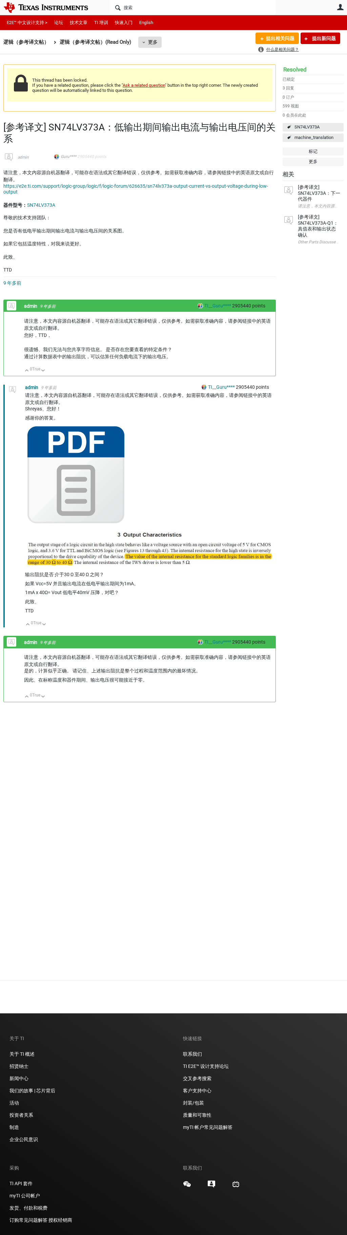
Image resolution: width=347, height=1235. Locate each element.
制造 (14, 1127)
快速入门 (123, 22)
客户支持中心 (197, 1090)
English (146, 22)
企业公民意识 (23, 1139)
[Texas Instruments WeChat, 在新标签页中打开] (187, 1186)
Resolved (295, 69)
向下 (43, 371)
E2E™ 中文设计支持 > (27, 22)
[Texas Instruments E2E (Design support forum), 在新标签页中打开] (211, 1186)
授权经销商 (60, 1220)
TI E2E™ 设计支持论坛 (206, 1066)
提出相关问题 (280, 38)
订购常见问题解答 (28, 1220)
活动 (14, 1103)
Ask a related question (144, 85)
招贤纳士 (18, 1066)
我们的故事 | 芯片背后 (32, 1090)
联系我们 (192, 1054)
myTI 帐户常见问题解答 (207, 1127)
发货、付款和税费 (28, 1208)
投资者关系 (21, 1115)
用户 (340, 7)
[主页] (50, 7)
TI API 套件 (21, 1183)
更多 (153, 42)
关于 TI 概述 (22, 1054)
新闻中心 (18, 1078)
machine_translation (313, 137)
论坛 (58, 22)
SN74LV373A (307, 126)
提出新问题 (323, 38)
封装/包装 (193, 1103)
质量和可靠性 (197, 1115)
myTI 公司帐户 (24, 1195)
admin (23, 157)
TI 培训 (101, 22)
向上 (27, 371)
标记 (313, 151)
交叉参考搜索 (197, 1078)
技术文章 (78, 22)
